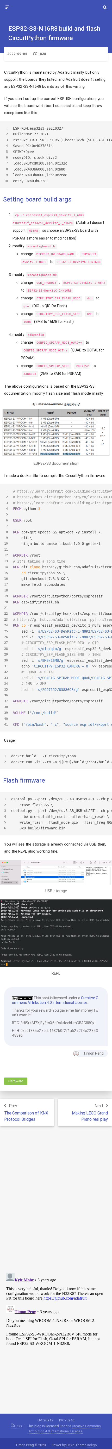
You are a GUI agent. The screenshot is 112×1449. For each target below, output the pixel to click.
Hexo (70, 1445)
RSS (18, 1426)
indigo (92, 1445)
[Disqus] (56, 1202)
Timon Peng (93, 1053)
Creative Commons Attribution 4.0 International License (55, 1000)
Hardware (15, 1081)
